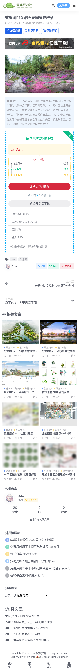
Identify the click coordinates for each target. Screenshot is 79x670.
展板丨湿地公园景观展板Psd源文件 (26, 628)
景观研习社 (41, 653)
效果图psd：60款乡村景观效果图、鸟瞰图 (19, 352)
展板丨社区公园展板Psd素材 (58, 474)
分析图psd (30, 388)
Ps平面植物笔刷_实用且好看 (20, 474)
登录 (64, 5)
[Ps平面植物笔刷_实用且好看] (20, 455)
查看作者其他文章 (39, 519)
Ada (14, 266)
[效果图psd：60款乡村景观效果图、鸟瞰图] (20, 332)
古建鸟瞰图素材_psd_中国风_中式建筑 (28, 622)
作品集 (9, 429)
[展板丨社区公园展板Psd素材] (58, 455)
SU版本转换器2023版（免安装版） (33, 540)
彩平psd (48, 429)
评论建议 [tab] (51, 30)
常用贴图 (48, 388)
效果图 (23, 259)
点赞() (68, 266)
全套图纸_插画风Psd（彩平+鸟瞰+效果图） (57, 435)
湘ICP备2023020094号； (23, 657)
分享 (42, 266)
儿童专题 (20, 429)
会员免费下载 (41, 203)
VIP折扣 (41, 159)
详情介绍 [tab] (15, 30)
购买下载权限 (41, 186)
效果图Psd (30, 23)
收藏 (55, 266)
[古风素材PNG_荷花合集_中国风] (58, 373)
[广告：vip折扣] (39, 44)
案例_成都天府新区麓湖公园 (22, 616)
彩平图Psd (60, 429)
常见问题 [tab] (33, 30)
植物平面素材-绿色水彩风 (27, 575)
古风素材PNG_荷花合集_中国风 (57, 393)
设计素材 (40, 23)
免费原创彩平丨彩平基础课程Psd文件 (35, 547)
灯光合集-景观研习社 (24, 554)
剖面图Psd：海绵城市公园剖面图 (20, 393)
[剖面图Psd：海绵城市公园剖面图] (20, 373)
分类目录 (10, 595)
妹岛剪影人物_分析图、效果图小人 (33, 561)
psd (14, 259)
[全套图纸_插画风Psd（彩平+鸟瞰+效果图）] (58, 414)
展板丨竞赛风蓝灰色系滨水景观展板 (27, 640)
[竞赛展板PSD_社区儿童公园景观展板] (20, 414)
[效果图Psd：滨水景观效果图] (58, 332)
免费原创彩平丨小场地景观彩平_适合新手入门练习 (43, 568)
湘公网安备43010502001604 (53, 657)
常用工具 (10, 471)
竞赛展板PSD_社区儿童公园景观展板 (20, 435)
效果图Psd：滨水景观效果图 (58, 351)
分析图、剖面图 (13, 388)
